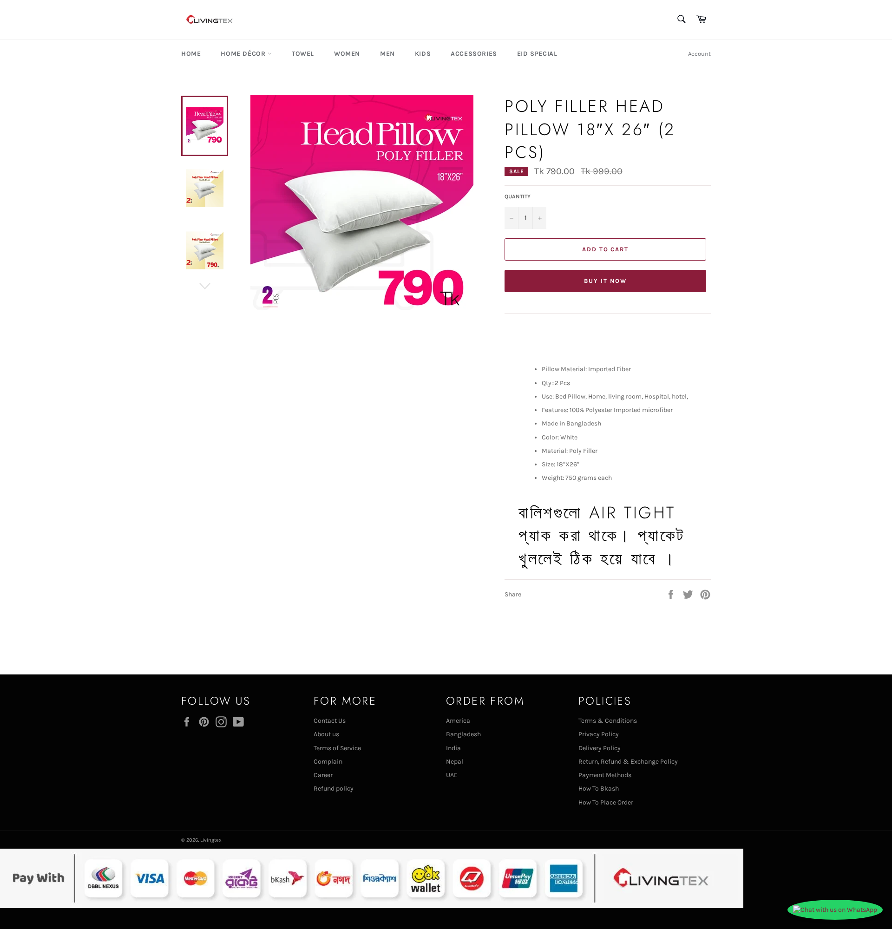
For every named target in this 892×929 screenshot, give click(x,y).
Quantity (518, 196)
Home (191, 54)
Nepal (454, 761)
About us (326, 734)
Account (699, 53)
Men (387, 54)
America (458, 721)
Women (347, 54)
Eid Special (537, 54)
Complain (328, 761)
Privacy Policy (598, 734)
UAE (452, 775)
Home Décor (244, 54)
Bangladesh (463, 734)
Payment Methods (604, 775)
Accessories (474, 54)
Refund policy (334, 788)
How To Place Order (605, 802)
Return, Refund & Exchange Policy (628, 761)
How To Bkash (598, 788)
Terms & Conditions (607, 721)
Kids (423, 54)
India (453, 748)
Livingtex (211, 840)
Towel (303, 54)
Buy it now (605, 280)
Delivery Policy (599, 748)
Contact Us (330, 721)
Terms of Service (337, 748)
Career (323, 775)
